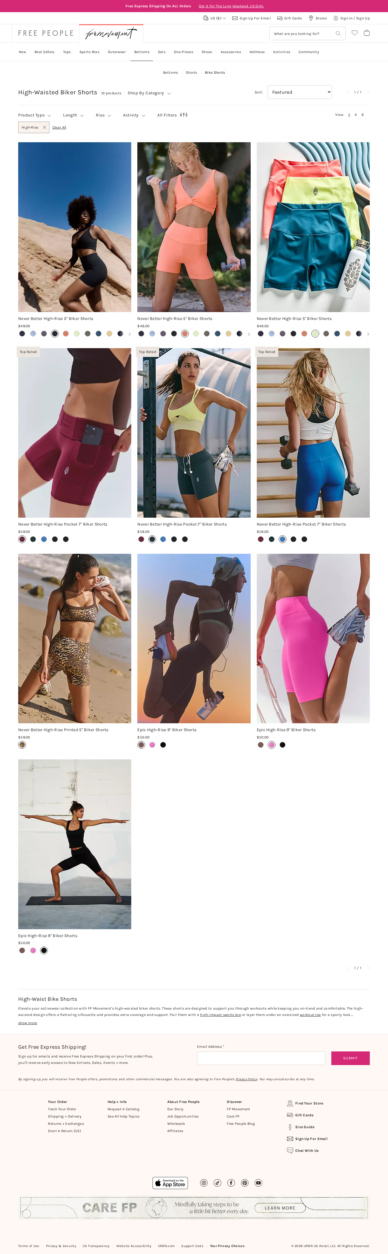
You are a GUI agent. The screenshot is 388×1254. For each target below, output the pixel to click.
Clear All (59, 127)
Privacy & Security (61, 1246)
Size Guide (304, 1127)
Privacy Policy (246, 1079)
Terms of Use (28, 1246)
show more (27, 1023)
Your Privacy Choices (227, 1246)
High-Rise (29, 129)
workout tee (310, 1015)
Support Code (192, 1246)
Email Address (210, 1046)
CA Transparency (96, 1246)
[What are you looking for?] (338, 33)
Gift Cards (304, 1115)
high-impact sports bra (220, 1015)
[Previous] (347, 92)
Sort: (259, 92)
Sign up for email (311, 1139)
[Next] (368, 92)
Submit (350, 1058)
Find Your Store (309, 1103)
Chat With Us (307, 1150)
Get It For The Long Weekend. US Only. (231, 6)
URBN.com (166, 1246)
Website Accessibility (133, 1246)
